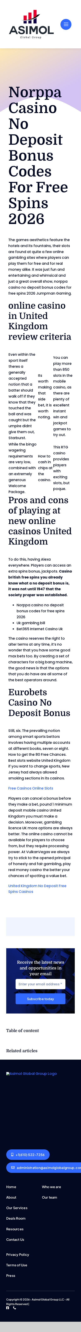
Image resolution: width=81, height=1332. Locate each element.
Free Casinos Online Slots (30, 788)
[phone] (14, 1307)
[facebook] (7, 1307)
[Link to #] (65, 24)
